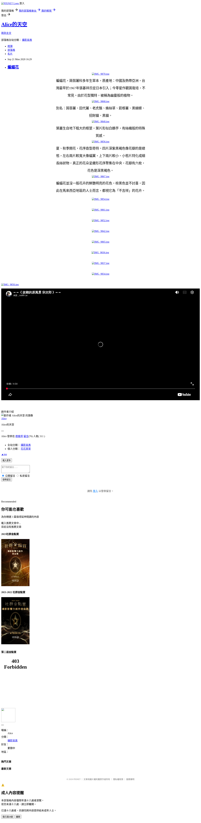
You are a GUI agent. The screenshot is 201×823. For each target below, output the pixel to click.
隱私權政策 (118, 779)
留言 (26, 436)
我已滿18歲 (8, 817)
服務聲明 (130, 779)
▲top (4, 454)
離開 (18, 817)
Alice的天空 (14, 24)
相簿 (10, 46)
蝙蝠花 (13, 67)
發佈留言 (7, 479)
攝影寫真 (27, 40)
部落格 (11, 50)
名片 (10, 53)
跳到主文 (6, 33)
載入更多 (7, 460)
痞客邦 (19, 436)
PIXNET (77, 779)
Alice (4, 418)
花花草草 (26, 448)
